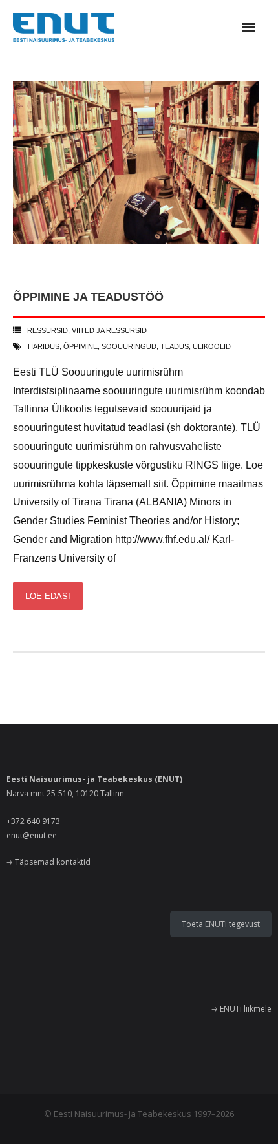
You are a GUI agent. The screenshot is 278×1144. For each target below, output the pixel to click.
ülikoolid (212, 346)
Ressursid (47, 330)
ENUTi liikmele (246, 1008)
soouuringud (129, 346)
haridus (43, 346)
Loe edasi (47, 596)
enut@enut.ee (31, 835)
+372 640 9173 (33, 821)
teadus (174, 346)
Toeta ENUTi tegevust (221, 923)
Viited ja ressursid (109, 330)
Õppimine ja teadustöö (88, 296)
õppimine (80, 346)
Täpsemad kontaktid (53, 861)
